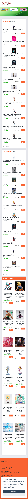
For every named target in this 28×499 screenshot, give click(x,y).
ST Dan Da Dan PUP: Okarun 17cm (12, 172)
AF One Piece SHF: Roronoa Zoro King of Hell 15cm (8, 323)
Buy (23, 33)
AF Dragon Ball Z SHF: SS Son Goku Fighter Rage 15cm (20, 295)
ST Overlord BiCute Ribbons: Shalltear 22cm (8, 350)
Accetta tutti (14, 491)
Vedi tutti (7, 146)
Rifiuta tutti (14, 494)
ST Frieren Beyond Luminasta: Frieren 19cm (8, 379)
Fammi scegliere (11, 487)
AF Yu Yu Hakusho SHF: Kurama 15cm (12, 183)
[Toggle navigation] (24, 3)
